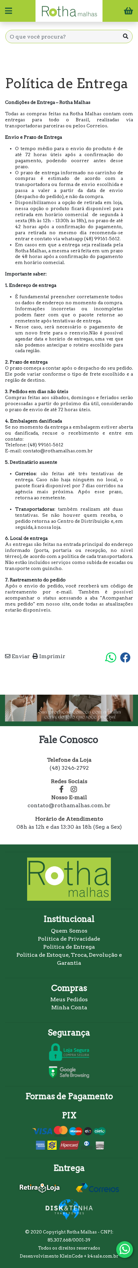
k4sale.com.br (102, 1256)
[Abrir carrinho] (128, 12)
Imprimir (51, 656)
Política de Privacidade (69, 939)
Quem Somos (69, 931)
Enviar (20, 656)
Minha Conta (69, 1007)
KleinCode (71, 1256)
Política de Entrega (69, 947)
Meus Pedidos (69, 999)
